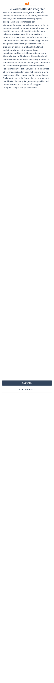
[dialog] (27, 341)
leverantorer (20, 12)
